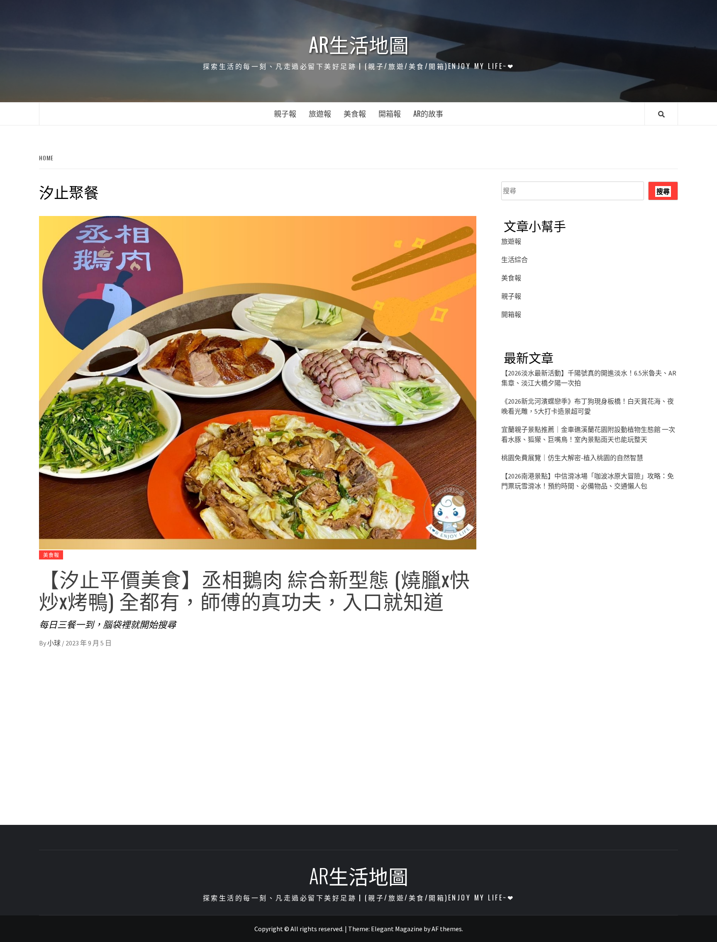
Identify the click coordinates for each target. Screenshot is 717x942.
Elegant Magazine (396, 929)
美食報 (355, 113)
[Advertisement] (589, 583)
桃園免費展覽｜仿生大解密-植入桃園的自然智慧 (572, 458)
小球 (54, 643)
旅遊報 (320, 113)
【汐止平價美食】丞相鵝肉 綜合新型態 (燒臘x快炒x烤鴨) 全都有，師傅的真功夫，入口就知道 (254, 589)
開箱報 (389, 113)
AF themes (447, 929)
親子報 (285, 113)
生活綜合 (514, 259)
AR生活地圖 (359, 44)
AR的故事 (428, 113)
